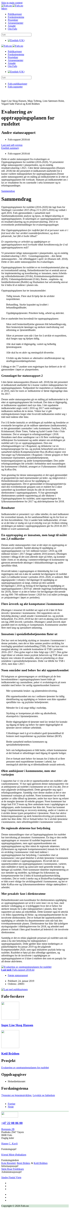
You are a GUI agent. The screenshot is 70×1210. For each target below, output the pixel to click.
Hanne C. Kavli (9, 1143)
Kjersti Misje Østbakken (13, 1154)
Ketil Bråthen (41, 1163)
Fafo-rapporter (15, 86)
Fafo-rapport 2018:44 (17, 969)
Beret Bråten (23, 1163)
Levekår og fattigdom (44, 1095)
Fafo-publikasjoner (17, 83)
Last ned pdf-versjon (11, 145)
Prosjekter (13, 20)
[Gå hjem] (12, 5)
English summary (10, 148)
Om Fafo (12, 28)
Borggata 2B (7, 1129)
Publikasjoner (15, 14)
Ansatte (12, 25)
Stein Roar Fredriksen (12, 1169)
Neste (11, 1106)
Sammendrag (8, 191)
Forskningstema (16, 17)
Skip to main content (11, 2)
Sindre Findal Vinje (11, 1177)
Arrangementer (15, 23)
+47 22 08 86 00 (12, 1123)
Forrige (11, 1103)
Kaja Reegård (8, 1163)
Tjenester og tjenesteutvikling (16, 1095)
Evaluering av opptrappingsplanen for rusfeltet (25, 1067)
